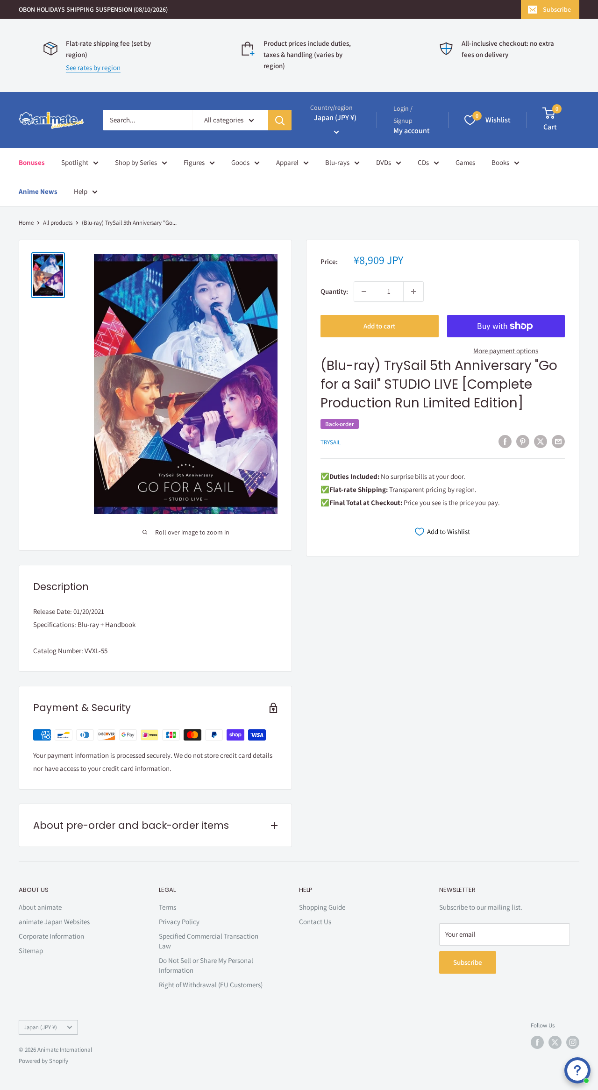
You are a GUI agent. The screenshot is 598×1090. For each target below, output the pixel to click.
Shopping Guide (322, 907)
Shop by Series (136, 162)
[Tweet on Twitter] (540, 441)
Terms (167, 907)
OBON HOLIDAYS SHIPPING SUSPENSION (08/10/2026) (93, 9)
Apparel (287, 162)
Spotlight (74, 162)
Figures (194, 162)
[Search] (280, 120)
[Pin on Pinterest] (522, 441)
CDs (423, 162)
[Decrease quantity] (364, 291)
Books (500, 162)
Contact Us (315, 921)
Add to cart (379, 325)
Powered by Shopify (43, 1061)
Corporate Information (51, 936)
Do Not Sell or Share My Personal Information (206, 965)
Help (80, 191)
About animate (40, 907)
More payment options (505, 350)
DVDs (383, 162)
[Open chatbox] (577, 1070)
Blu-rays (337, 162)
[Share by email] (558, 441)
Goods (240, 162)
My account (411, 130)
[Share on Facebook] (505, 441)
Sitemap (31, 950)
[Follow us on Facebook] (537, 1042)
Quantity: (334, 291)
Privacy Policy (179, 921)
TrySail (330, 442)
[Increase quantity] (413, 291)
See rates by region (93, 67)
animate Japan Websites (54, 921)
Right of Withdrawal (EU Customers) (211, 984)
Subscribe (557, 9)
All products (57, 223)
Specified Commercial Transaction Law (208, 941)
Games (465, 162)
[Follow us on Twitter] (555, 1042)
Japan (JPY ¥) (40, 1027)
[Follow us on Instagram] (572, 1042)
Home (26, 223)
